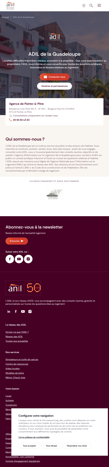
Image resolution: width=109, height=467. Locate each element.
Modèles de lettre (15, 373)
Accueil (5, 17)
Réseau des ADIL (14, 336)
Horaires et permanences (54, 86)
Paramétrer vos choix (77, 445)
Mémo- (15, 377)
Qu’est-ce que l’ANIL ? (17, 332)
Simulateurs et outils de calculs (22, 359)
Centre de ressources (17, 364)
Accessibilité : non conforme (20, 456)
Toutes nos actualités (17, 341)
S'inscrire (14, 241)
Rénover (10, 409)
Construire (11, 405)
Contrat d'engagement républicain (23, 461)
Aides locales (13, 368)
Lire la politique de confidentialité (33, 437)
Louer (8, 395)
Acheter (10, 400)
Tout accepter (29, 445)
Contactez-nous (57, 76)
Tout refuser (51, 445)
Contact (10, 447)
